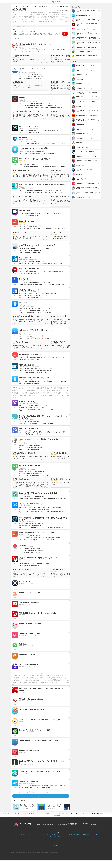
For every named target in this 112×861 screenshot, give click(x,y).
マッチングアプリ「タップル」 (23, 835)
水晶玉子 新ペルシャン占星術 (89, 835)
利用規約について (62, 824)
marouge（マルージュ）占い (41, 835)
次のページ (41, 796)
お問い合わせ (56, 845)
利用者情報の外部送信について (73, 824)
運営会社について (95, 824)
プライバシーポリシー (84, 824)
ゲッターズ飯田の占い (57, 835)
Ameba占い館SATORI (56, 837)
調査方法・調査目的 (52, 824)
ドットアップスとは (41, 824)
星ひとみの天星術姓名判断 (72, 835)
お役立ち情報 (57, 815)
